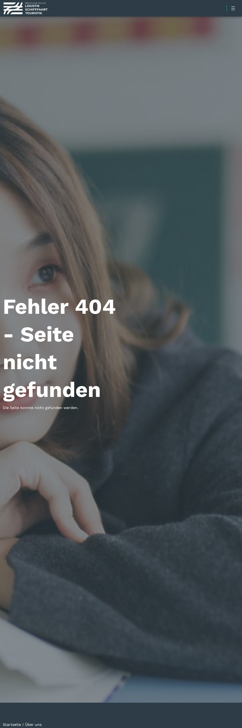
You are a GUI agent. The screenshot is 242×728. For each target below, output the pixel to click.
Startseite (12, 724)
